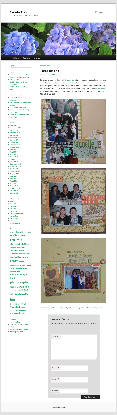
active (12, 232)
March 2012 (14, 186)
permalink (99, 308)
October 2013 (14, 142)
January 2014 (14, 140)
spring (26, 307)
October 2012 (14, 169)
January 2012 (14, 190)
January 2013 (14, 162)
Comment (56, 336)
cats (11, 235)
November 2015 (15, 137)
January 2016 (14, 135)
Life (11, 221)
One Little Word (20, 107)
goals (22, 247)
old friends (17, 268)
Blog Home (26, 58)
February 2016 (15, 132)
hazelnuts (14, 253)
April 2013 (13, 154)
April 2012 (13, 183)
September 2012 (15, 171)
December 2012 (15, 164)
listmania (22, 257)
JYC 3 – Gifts (14, 80)
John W (12, 110)
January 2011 (14, 193)
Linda (12, 114)
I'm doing (13, 211)
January (20, 253)
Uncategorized (15, 223)
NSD (11, 269)
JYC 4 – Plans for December (20, 77)
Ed (23, 243)
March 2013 (14, 157)
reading (13, 290)
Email (55, 379)
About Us (37, 58)
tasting (13, 310)
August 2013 (14, 147)
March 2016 (14, 130)
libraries (13, 257)
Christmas (19, 235)
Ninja (28, 265)
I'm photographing (16, 213)
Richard (25, 290)
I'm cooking (14, 206)
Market (22, 261)
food (27, 244)
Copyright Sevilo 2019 (58, 407)
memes (21, 265)
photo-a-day (15, 271)
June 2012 (13, 178)
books (24, 231)
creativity (16, 240)
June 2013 (13, 149)
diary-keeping (16, 244)
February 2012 (15, 188)
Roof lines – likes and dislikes (20, 75)
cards (29, 232)
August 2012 (14, 174)
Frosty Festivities (15, 247)
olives (24, 269)
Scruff (24, 304)
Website (55, 390)
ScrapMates (16, 303)
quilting (24, 286)
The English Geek (16, 332)
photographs (19, 282)
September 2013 (15, 145)
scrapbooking (75, 308)
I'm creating (59, 308)
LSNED (14, 261)
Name (55, 368)
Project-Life (15, 286)
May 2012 (13, 181)
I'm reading (14, 216)
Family (12, 201)
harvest (21, 250)
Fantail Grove (15, 204)
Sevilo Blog (19, 11)
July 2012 (13, 176)
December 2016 (15, 128)
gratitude (14, 250)
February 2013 (15, 159)
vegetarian (14, 313)
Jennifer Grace (15, 102)
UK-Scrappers (21, 310)
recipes (19, 290)
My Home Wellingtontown (19, 329)
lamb (28, 253)
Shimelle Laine (70, 80)
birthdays (17, 232)
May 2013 (13, 152)
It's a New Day (15, 322)
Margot (59, 75)
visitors (21, 313)
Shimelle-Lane (17, 307)
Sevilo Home (15, 58)
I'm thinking (14, 218)
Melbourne (14, 265)
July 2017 (13, 125)
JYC (24, 253)
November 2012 (15, 166)
